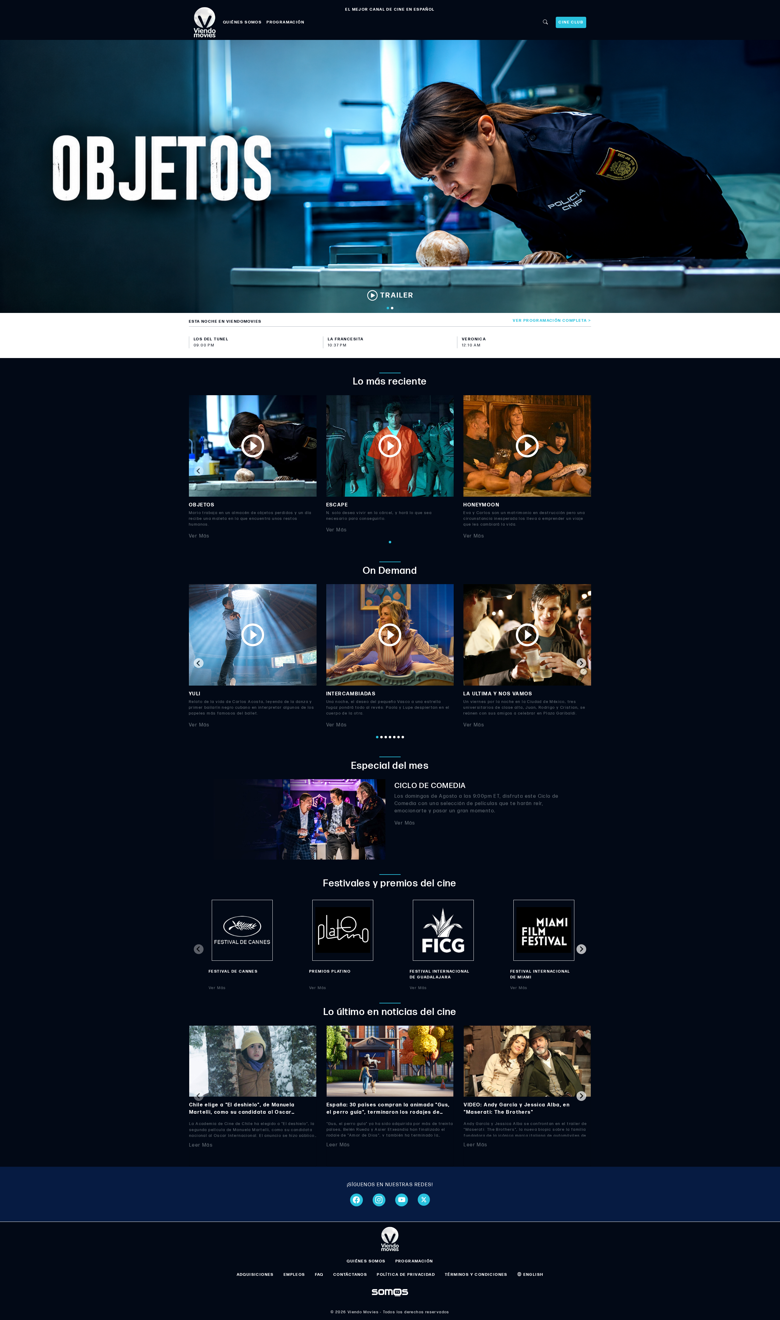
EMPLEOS (294, 1274)
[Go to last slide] (199, 663)
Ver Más (199, 536)
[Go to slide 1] (388, 308)
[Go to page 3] (386, 737)
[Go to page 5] (394, 737)
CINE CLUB (570, 22)
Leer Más (201, 1145)
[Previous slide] (199, 471)
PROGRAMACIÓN (285, 22)
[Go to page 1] (390, 542)
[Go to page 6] (398, 737)
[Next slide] (581, 471)
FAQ (319, 1274)
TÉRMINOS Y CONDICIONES (476, 1274)
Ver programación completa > (552, 320)
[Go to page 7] (403, 737)
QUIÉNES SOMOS (242, 22)
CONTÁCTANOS (350, 1274)
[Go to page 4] (390, 737)
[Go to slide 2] (392, 308)
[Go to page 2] (381, 737)
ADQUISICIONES (255, 1274)
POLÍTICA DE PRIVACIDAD (406, 1274)
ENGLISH (532, 1274)
